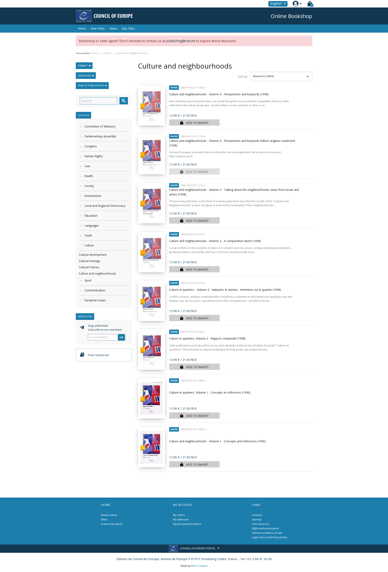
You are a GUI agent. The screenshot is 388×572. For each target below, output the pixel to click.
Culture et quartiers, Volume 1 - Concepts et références (209, 392)
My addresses (181, 519)
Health (88, 176)
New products (109, 515)
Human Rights (93, 156)
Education (90, 216)
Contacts (257, 515)
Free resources (260, 524)
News (113, 28)
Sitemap (256, 519)
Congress (90, 146)
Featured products (111, 524)
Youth (88, 235)
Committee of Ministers (100, 126)
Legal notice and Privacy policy (269, 537)
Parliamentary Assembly (100, 136)
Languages (91, 225)
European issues (95, 300)
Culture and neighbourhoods (97, 273)
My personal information (187, 524)
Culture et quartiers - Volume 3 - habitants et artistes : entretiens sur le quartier (225, 290)
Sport (88, 280)
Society (89, 186)
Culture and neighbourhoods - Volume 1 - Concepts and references (217, 441)
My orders (179, 515)
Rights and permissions (265, 528)
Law (87, 166)
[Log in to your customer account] (295, 4)
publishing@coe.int (180, 41)
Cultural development (93, 255)
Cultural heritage (89, 261)
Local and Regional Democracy (104, 206)
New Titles (98, 28)
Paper (174, 87)
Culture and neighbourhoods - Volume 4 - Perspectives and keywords (219, 94)
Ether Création (199, 566)
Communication (94, 290)
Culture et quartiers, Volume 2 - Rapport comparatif (207, 338)
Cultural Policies (89, 267)
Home (82, 28)
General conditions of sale (267, 533)
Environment (92, 196)
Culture (89, 245)
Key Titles (128, 28)
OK (121, 337)
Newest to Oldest (281, 76)
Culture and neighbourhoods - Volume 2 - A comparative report (215, 241)
